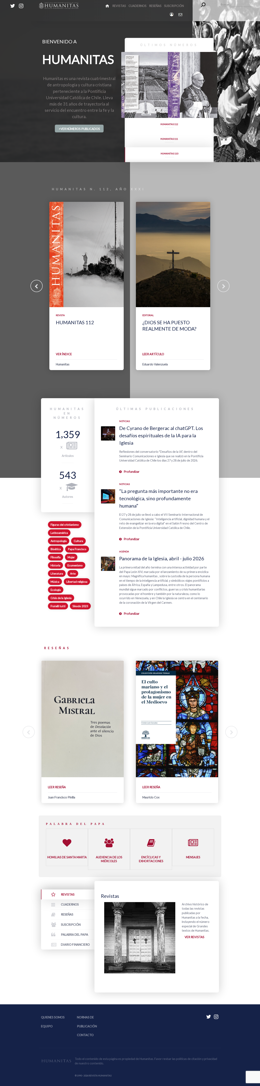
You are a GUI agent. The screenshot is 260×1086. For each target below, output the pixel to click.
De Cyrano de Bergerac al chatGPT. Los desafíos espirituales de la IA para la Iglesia (161, 435)
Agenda (124, 551)
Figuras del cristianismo (65, 524)
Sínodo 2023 (80, 606)
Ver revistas (194, 937)
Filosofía (56, 557)
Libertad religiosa (76, 581)
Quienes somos (53, 1017)
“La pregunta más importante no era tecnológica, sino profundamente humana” (158, 498)
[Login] (172, 14)
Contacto (85, 1035)
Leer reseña (57, 787)
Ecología (56, 589)
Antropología (59, 541)
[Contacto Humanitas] (181, 14)
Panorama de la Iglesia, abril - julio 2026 (161, 558)
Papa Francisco (77, 549)
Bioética (56, 549)
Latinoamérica (59, 532)
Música (55, 581)
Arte (73, 573)
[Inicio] (107, 5)
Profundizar (132, 471)
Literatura (57, 573)
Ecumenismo (75, 565)
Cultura (78, 541)
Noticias (124, 421)
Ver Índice (64, 354)
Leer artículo (153, 354)
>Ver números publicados (79, 129)
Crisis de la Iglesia (61, 598)
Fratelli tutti (58, 606)
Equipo (47, 1026)
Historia (55, 565)
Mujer (71, 557)
